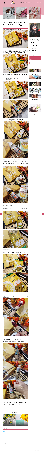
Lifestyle (21, 2)
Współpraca (38, 2)
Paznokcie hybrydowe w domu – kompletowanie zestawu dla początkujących (35, 81)
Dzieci (28, 2)
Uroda (26, 2)
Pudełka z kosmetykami (7, 406)
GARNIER (19, 51)
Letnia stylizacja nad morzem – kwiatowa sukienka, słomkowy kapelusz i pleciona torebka (35, 74)
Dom (29, 2)
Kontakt (35, 2)
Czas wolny (32, 2)
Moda (24, 2)
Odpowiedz (6, 432)
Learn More (35, 450)
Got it (38, 450)
